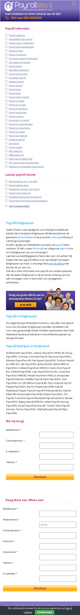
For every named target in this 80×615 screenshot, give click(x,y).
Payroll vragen (15, 147)
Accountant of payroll (19, 120)
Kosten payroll (16, 85)
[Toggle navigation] (74, 3)
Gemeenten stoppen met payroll (24, 189)
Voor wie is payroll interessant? (23, 58)
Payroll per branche (18, 135)
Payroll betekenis (17, 35)
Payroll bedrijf (15, 66)
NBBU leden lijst (16, 154)
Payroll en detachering (19, 127)
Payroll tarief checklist (19, 97)
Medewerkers (11, 519)
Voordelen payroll (17, 77)
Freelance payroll (17, 139)
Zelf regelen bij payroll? (19, 62)
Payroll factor (15, 89)
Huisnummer (10, 552)
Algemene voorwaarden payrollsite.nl (26, 166)
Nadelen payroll (16, 81)
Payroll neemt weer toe (20, 192)
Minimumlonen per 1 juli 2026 (23, 181)
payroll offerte (56, 263)
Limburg (55, 237)
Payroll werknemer (18, 112)
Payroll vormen (16, 50)
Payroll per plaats (17, 131)
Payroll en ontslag (17, 104)
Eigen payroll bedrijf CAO (20, 158)
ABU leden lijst (15, 151)
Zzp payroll (14, 143)
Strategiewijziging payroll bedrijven (25, 196)
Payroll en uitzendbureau (21, 124)
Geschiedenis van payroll (20, 39)
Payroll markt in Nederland (21, 43)
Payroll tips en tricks (18, 73)
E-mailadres (13, 451)
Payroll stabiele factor (19, 185)
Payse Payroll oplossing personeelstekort (28, 200)
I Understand (44, 612)
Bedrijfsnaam (13, 429)
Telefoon (11, 462)
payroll (59, 245)
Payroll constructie (17, 54)
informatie (38, 248)
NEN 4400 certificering (19, 70)
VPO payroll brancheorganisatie (24, 162)
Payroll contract (16, 116)
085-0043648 (32, 18)
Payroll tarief (15, 93)
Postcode (9, 541)
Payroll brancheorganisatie (21, 46)
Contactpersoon (15, 440)
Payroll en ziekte (16, 100)
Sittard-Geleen (25, 237)
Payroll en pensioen (18, 108)
